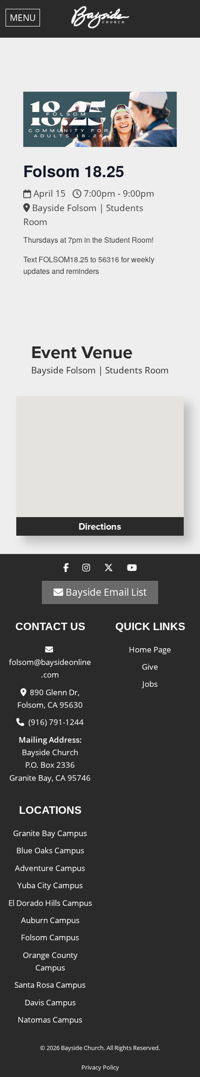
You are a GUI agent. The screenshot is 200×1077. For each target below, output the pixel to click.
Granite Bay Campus (50, 833)
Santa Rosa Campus (50, 984)
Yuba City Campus (50, 885)
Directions (100, 526)
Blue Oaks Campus (50, 850)
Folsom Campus (50, 937)
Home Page (150, 649)
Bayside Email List (105, 591)
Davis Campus (50, 1002)
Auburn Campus (50, 920)
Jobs (150, 683)
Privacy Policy (100, 1067)
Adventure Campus (50, 868)
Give (150, 666)
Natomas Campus (50, 1019)
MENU (23, 18)
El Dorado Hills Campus (50, 903)
